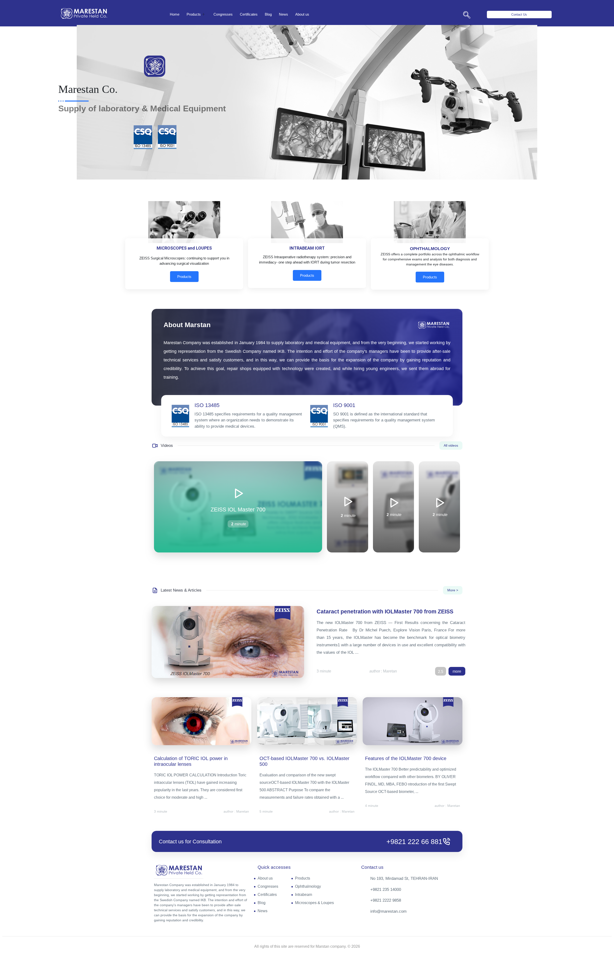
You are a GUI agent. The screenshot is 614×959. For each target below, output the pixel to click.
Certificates (249, 14)
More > (452, 590)
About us (302, 14)
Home (174, 14)
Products (194, 14)
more (457, 671)
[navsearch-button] (467, 15)
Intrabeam (303, 895)
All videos (451, 445)
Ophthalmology (308, 886)
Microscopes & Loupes (314, 903)
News (283, 14)
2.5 (440, 672)
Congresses (223, 14)
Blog (268, 14)
